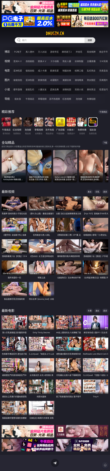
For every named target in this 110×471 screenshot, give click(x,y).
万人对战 (42, 51)
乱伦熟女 (91, 70)
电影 (7, 70)
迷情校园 (67, 89)
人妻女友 (42, 89)
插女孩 (17, 98)
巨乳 (97, 191)
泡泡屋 (79, 98)
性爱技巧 (103, 89)
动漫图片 (54, 80)
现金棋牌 (91, 51)
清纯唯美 (79, 80)
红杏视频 (67, 98)
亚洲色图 (30, 80)
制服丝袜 (67, 70)
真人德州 (30, 51)
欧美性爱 (54, 70)
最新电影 (8, 310)
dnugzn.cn (55, 33)
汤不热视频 (54, 98)
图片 (7, 80)
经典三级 (79, 70)
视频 (7, 61)
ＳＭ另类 (103, 61)
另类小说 (79, 89)
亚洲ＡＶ (17, 61)
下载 (105, 142)
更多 (105, 191)
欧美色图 (42, 80)
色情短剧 (91, 98)
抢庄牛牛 (103, 51)
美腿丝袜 (67, 80)
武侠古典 (54, 89)
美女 (89, 191)
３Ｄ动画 (54, 61)
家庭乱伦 (30, 89)
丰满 (89, 310)
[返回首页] (105, 465)
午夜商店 (30, 98)
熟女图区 (91, 80)
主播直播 (91, 61)
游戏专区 (54, 51)
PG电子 (17, 51)
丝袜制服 (79, 61)
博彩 (7, 52)
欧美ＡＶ (42, 61)
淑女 (97, 310)
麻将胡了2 (67, 51)
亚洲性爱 (17, 70)
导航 (7, 99)
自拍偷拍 (30, 61)
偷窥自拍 (17, 80)
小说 (7, 89)
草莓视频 (42, 98)
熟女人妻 (67, 61)
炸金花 (79, 51)
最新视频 (8, 191)
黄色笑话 (91, 89)
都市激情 (17, 89)
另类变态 (103, 70)
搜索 (90, 40)
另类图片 (103, 80)
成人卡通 (42, 70)
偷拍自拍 (30, 70)
